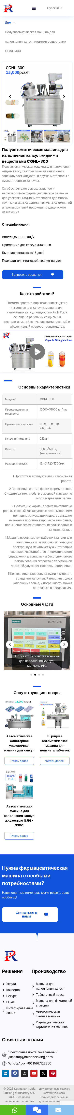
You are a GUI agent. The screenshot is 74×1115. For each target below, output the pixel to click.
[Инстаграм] (24, 1012)
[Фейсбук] (15, 1012)
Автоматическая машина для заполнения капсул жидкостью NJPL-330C (19, 755)
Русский (53, 8)
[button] (34, 8)
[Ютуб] (33, 1012)
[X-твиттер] (43, 1012)
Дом (8, 22)
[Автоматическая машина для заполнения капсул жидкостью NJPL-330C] (19, 724)
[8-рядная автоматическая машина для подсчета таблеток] (54, 653)
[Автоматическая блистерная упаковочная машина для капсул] (19, 653)
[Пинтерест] (52, 1012)
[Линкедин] (5, 1012)
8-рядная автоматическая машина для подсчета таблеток (55, 682)
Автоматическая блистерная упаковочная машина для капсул (19, 682)
